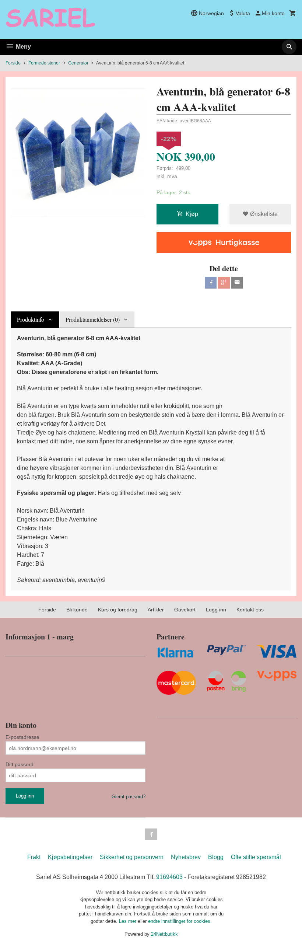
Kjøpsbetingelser (70, 857)
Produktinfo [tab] (30, 319)
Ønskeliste (263, 214)
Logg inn (216, 610)
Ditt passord (20, 764)
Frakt (34, 857)
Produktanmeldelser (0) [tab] (93, 319)
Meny (22, 46)
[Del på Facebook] (211, 283)
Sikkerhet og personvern (132, 857)
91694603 (169, 877)
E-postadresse (22, 737)
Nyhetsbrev (186, 857)
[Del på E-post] (237, 283)
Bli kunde (77, 610)
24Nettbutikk (164, 934)
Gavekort (185, 610)
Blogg (216, 857)
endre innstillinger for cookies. (180, 921)
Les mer (128, 921)
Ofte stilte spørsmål (256, 857)
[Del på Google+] (224, 283)
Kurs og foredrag (117, 610)
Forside (13, 63)
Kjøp (192, 214)
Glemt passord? (128, 796)
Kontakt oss (250, 610)
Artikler (156, 610)
